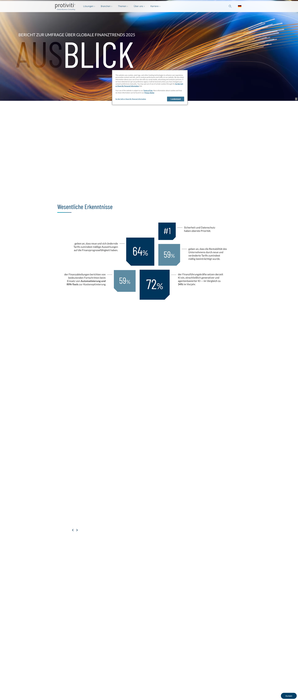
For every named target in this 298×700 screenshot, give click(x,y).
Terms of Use (147, 90)
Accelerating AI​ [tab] (70, 364)
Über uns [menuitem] (138, 6)
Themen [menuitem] (122, 6)
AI (89, 533)
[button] (230, 6)
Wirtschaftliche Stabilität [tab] (72, 354)
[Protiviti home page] (67, 674)
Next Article (77, 530)
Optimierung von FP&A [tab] (74, 375)
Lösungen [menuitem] (88, 6)
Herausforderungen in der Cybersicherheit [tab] (75, 396)
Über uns (105, 671)
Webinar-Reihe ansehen (116, 199)
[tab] (79, 580)
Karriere (104, 678)
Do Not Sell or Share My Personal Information (130, 99)
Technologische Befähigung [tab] (76, 385)
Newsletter (119, 678)
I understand (176, 99)
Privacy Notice (149, 92)
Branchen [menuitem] (105, 6)
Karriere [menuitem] (155, 6)
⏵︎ (296, 99)
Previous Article (73, 530)
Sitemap (118, 671)
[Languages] (239, 6)
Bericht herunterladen (85, 199)
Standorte (105, 691)
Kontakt (104, 684)
